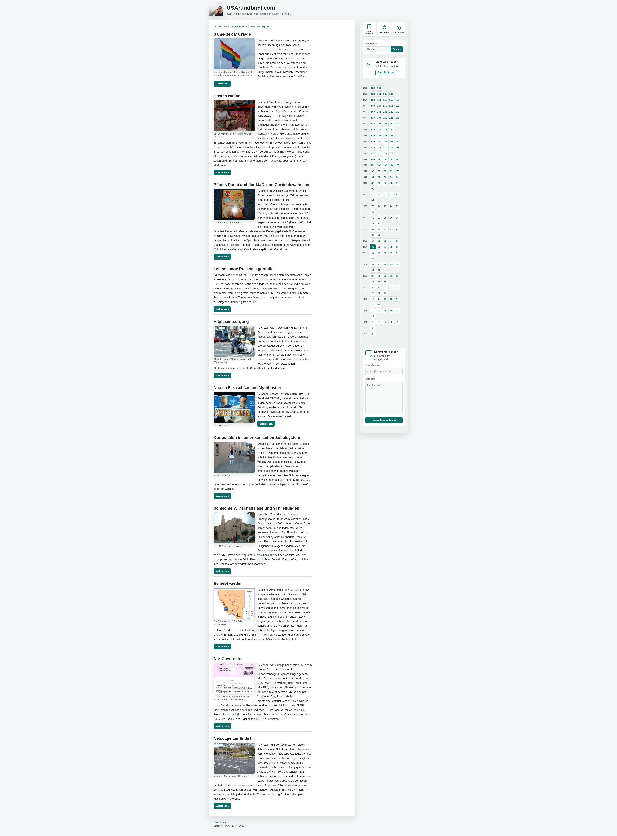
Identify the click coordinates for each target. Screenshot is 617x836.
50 (379, 247)
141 (391, 117)
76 (391, 206)
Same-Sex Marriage (232, 34)
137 (397, 123)
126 (379, 135)
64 (372, 235)
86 (379, 183)
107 (379, 159)
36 (372, 264)
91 (372, 177)
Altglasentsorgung (231, 321)
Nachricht (370, 379)
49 (372, 247)
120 (373, 141)
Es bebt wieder (228, 583)
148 (373, 106)
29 (379, 276)
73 (372, 206)
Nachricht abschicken (384, 420)
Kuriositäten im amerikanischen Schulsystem (257, 437)
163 (379, 88)
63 (397, 229)
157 (397, 100)
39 (391, 264)
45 (385, 253)
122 (385, 141)
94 (391, 177)
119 (397, 147)
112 (379, 153)
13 (372, 299)
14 (379, 299)
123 (391, 141)
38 (385, 264)
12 (372, 316)
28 (372, 276)
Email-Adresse (372, 365)
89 (397, 183)
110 (397, 159)
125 (373, 135)
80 (379, 194)
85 (372, 183)
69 (391, 218)
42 (379, 270)
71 (372, 223)
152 (397, 106)
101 (373, 165)
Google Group (386, 72)
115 (373, 147)
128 (391, 135)
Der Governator (228, 659)
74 (379, 206)
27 (385, 293)
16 (391, 299)
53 (397, 247)
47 (397, 253)
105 (397, 165)
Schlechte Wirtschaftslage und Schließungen (256, 508)
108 (385, 159)
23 (391, 287)
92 (379, 177)
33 (372, 281)
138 (373, 117)
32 (397, 276)
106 (373, 159)
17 (397, 299)
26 (379, 293)
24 (397, 287)
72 (379, 223)
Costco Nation (227, 96)
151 (391, 106)
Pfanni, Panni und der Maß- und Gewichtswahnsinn (262, 184)
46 (391, 253)
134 (379, 123)
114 (391, 153)
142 (397, 117)
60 (379, 229)
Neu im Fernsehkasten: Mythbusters (248, 387)
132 (391, 129)
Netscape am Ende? (233, 738)
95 (397, 177)
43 (372, 253)
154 (379, 100)
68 (385, 218)
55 (379, 241)
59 (372, 229)
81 (385, 194)
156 (391, 100)
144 (379, 112)
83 (397, 194)
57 (391, 241)
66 (372, 218)
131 (385, 129)
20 (372, 287)
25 (372, 293)
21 (379, 287)
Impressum (220, 822)
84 (372, 200)
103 (385, 165)
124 (397, 141)
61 (385, 229)
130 (379, 129)
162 (373, 88)
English (265, 26)
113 (385, 153)
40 (397, 264)
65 (379, 235)
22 (385, 287)
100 (397, 171)
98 (385, 171)
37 (379, 264)
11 (397, 310)
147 (397, 112)
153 (373, 100)
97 (379, 171)
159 (379, 94)
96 (372, 171)
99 (391, 171)
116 (379, 147)
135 (385, 123)
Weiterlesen (222, 83)
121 (379, 141)
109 (391, 159)
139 (379, 117)
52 (391, 247)
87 (385, 183)
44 (379, 253)
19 (379, 304)
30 (385, 276)
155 (385, 100)
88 (391, 183)
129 (373, 129)
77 (397, 206)
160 (385, 94)
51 (385, 247)
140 (385, 117)
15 (385, 299)
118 (391, 147)
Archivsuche (371, 43)
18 (372, 304)
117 (385, 147)
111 (373, 153)
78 (372, 212)
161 (391, 94)
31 (391, 276)
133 (373, 123)
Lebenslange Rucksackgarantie (243, 269)
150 (385, 106)
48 (372, 258)
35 (385, 281)
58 (397, 241)
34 (379, 281)
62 (391, 229)
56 (385, 241)
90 (372, 188)
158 (373, 94)
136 (391, 123)
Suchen (397, 49)
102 (379, 165)
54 (372, 241)
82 (391, 194)
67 (379, 218)
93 (385, 177)
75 (385, 206)
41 (372, 270)
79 (372, 194)
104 (391, 165)
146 (391, 112)
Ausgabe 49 (237, 26)
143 (373, 112)
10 (391, 310)
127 (385, 135)
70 (397, 218)
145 (385, 112)
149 (379, 106)
